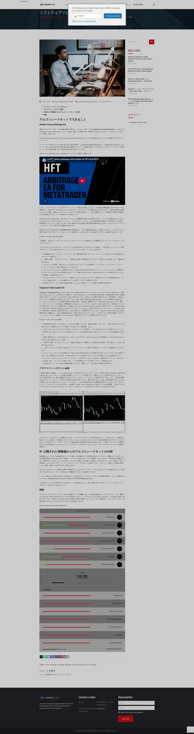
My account (138, 4)
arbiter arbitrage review (68, 665)
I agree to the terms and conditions (131, 712)
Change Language (113, 16)
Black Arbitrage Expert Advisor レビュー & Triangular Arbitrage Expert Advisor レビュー (140, 101)
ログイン (59, 674)
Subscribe (125, 719)
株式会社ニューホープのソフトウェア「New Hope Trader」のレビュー (141, 90)
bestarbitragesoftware (65, 101)
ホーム (68, 4)
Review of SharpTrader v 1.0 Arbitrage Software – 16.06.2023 (140, 80)
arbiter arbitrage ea (52, 665)
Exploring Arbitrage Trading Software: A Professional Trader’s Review (140, 59)
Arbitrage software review (88, 101)
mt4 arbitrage (91, 665)
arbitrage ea (81, 665)
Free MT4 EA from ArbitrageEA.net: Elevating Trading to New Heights (140, 70)
